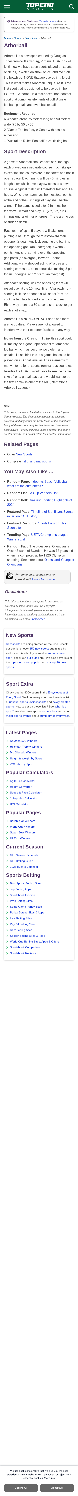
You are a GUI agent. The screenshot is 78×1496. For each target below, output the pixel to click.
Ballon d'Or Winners (22, 820)
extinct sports (37, 701)
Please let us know (43, 579)
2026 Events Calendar (24, 866)
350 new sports (39, 648)
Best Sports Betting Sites (25, 883)
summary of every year (54, 715)
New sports (13, 644)
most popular (32, 662)
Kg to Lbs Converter (22, 780)
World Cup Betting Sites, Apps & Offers (34, 941)
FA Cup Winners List (42, 493)
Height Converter (21, 786)
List (27, 38)
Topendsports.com (48, 21)
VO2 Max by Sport (21, 764)
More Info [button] (49, 1478)
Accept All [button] (57, 1487)
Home (7, 38)
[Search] (71, 6)
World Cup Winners (22, 826)
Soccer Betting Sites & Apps (27, 935)
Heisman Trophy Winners (26, 746)
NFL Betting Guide (21, 861)
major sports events (18, 715)
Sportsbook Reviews (23, 953)
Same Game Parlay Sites (26, 906)
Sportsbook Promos (22, 895)
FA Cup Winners (20, 838)
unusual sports (18, 701)
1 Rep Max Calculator (23, 798)
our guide (33, 657)
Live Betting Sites (21, 918)
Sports (18, 38)
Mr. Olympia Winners (23, 752)
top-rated (16, 662)
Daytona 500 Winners (23, 740)
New (34, 38)
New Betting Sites (21, 929)
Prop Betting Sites (21, 900)
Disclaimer (38, 618)
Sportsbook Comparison (25, 947)
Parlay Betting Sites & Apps (27, 912)
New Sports (24, 454)
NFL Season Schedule (24, 855)
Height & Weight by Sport (26, 758)
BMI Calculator (19, 804)
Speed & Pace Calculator (26, 792)
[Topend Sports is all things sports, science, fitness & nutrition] (40, 6)
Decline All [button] (21, 1487)
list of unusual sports (36, 461)
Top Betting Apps (20, 889)
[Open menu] (7, 7)
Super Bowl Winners (23, 832)
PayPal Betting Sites (22, 924)
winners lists (49, 711)
